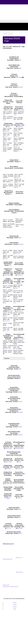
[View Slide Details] (14, 15)
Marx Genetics (21, 339)
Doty (18, 151)
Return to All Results (8, 33)
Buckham (17, 131)
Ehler (17, 182)
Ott (11, 287)
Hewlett (16, 348)
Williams (6, 258)
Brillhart (16, 288)
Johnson (19, 497)
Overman (17, 316)
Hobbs (19, 68)
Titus (10, 265)
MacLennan (20, 244)
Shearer (20, 533)
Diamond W (20, 87)
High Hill (17, 146)
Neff (20, 60)
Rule (10, 194)
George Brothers (19, 448)
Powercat (6, 131)
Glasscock (19, 126)
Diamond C (17, 136)
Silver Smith (18, 77)
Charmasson (20, 311)
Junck (21, 292)
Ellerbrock (18, 177)
